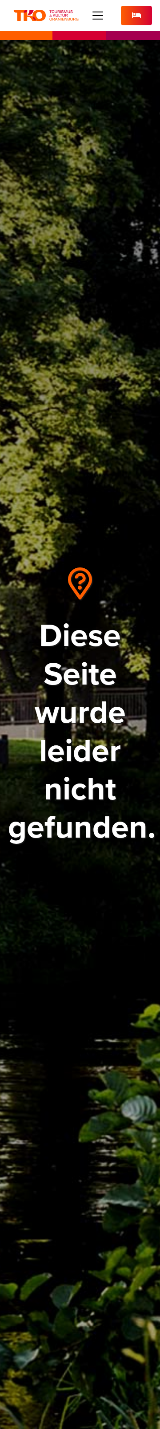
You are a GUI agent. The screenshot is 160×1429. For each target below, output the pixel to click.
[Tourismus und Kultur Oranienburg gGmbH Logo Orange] (46, 15)
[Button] (136, 16)
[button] (98, 15)
